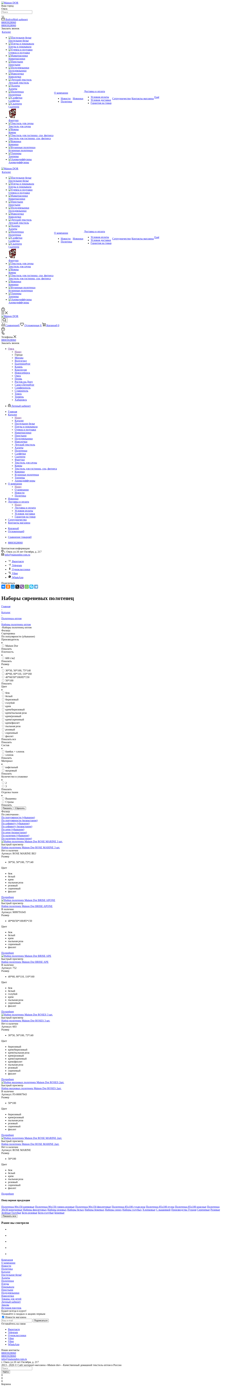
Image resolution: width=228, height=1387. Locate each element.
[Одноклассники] (8, 587)
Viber (15, 573)
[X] (17, 587)
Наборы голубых (132, 1209)
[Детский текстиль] (31, 79)
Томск (18, 393)
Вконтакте (18, 561)
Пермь (18, 378)
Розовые (215, 1209)
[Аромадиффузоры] (31, 159)
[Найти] (2, 16)
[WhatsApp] (27, 587)
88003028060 (8, 22)
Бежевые (59, 1212)
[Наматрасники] (31, 55)
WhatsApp (17, 577)
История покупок (11, 1307)
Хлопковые (148, 1209)
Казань (19, 366)
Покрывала (7, 1286)
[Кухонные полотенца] (31, 147)
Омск (18, 375)
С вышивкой (163, 1209)
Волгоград (21, 360)
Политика (7, 1268)
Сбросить (20, 808)
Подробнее (7, 897)
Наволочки (7, 1295)
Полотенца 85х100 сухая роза (128, 1206)
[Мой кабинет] (3, 309)
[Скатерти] (31, 103)
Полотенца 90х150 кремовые (17, 1206)
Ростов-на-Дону (24, 381)
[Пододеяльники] (31, 67)
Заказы (5, 1304)
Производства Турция (183, 1209)
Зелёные (6, 1212)
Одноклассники (21, 569)
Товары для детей (11, 1298)
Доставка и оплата (25, 507)
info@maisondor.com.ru (17, 554)
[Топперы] (31, 153)
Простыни (7, 1289)
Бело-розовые (29, 1212)
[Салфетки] (31, 97)
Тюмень (19, 396)
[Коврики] (31, 141)
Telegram (17, 565)
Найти (6, 1372)
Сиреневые (203, 1209)
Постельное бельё (11, 1274)
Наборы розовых (57, 1209)
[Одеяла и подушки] (31, 49)
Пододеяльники (10, 1292)
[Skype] (31, 587)
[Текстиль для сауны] (31, 123)
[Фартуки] (31, 113)
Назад (18, 351)
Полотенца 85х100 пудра (160, 1206)
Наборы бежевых (94, 1209)
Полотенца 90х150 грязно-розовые (55, 1206)
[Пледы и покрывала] (31, 43)
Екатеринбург (23, 363)
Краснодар (21, 369)
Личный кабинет (11, 1301)
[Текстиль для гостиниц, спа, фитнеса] (31, 135)
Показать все (9, 1216)
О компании (22, 489)
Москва (19, 357)
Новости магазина (15, 1317)
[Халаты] (31, 85)
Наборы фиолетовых (35, 1209)
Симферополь (23, 387)
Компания (7, 1259)
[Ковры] (31, 129)
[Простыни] (31, 61)
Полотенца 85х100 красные (190, 1206)
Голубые (16, 1212)
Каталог (19, 420)
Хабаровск (21, 399)
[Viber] (22, 587)
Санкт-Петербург (24, 384)
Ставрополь (21, 390)
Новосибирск (22, 372)
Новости (6, 1265)
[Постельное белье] (31, 37)
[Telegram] (36, 587)
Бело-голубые (46, 1212)
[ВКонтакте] (3, 587)
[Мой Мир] (13, 587)
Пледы (5, 1283)
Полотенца (7, 1280)
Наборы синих (113, 1209)
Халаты (5, 1277)
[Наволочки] (31, 73)
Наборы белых (75, 1209)
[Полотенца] (31, 91)
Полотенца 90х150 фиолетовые (93, 1206)
